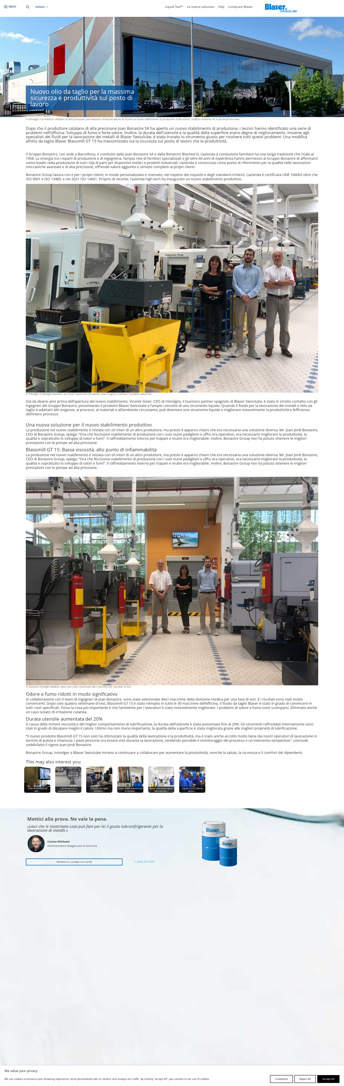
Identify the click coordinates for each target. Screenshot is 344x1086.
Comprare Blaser (240, 7)
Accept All (328, 1079)
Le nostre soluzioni (200, 7)
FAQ (221, 7)
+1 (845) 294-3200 (144, 861)
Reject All (305, 1079)
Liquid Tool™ (174, 7)
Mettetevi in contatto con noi (73, 861)
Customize (281, 1079)
